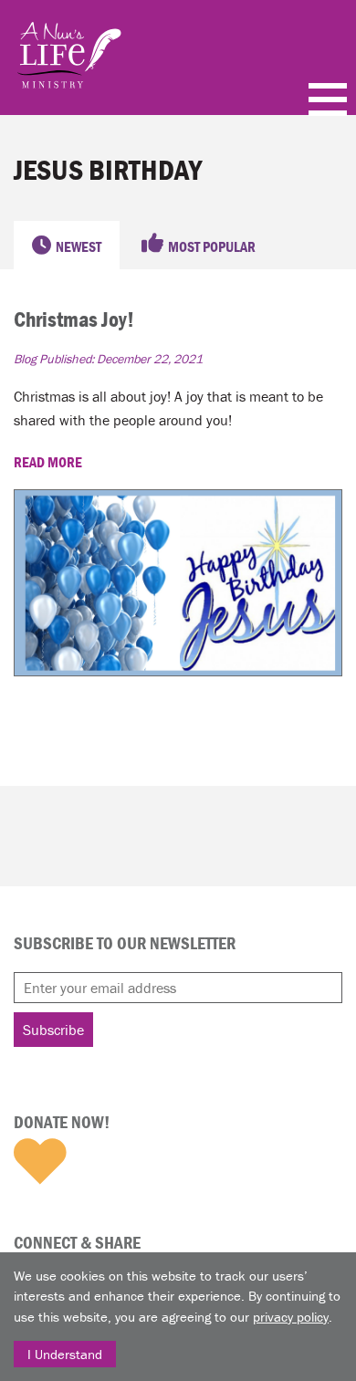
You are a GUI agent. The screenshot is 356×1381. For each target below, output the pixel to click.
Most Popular (212, 246)
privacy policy (291, 1316)
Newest (78, 246)
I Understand (64, 1354)
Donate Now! (62, 1122)
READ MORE (49, 462)
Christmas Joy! (74, 319)
